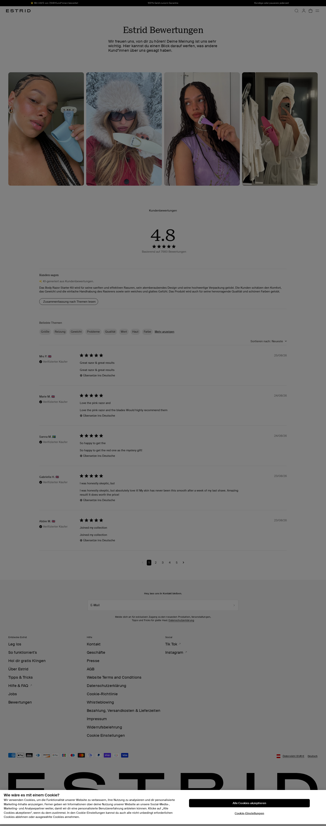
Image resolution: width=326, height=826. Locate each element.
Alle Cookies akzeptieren (249, 803)
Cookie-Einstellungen (249, 813)
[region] (163, 807)
